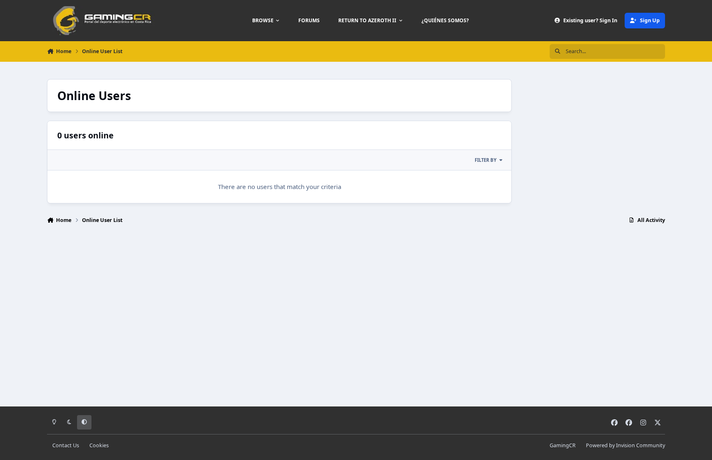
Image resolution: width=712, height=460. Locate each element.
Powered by (625, 445)
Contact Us (65, 445)
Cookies (99, 445)
